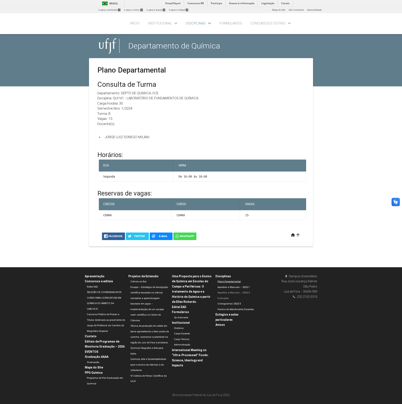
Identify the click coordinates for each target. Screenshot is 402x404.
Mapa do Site (278, 10)
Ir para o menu (133, 10)
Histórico (178, 328)
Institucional (160, 23)
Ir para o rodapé (178, 10)
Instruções (223, 298)
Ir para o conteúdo (109, 10)
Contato (91, 336)
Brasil (109, 3)
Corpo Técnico (181, 339)
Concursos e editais (267, 23)
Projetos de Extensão (143, 276)
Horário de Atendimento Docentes (236, 309)
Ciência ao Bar (138, 281)
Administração (182, 344)
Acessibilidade (314, 10)
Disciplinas (196, 23)
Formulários (231, 23)
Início (135, 23)
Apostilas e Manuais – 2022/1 (234, 287)
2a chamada (181, 317)
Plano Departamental (229, 281)
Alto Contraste (296, 10)
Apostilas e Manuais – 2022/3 (234, 292)
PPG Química (94, 372)
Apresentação (94, 276)
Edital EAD (92, 286)
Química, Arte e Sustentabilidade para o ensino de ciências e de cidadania (148, 365)
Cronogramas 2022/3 (229, 303)
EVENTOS (91, 351)
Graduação (93, 362)
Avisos (220, 324)
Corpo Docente (182, 333)
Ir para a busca (156, 10)
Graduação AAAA (96, 356)
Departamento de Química (174, 45)
